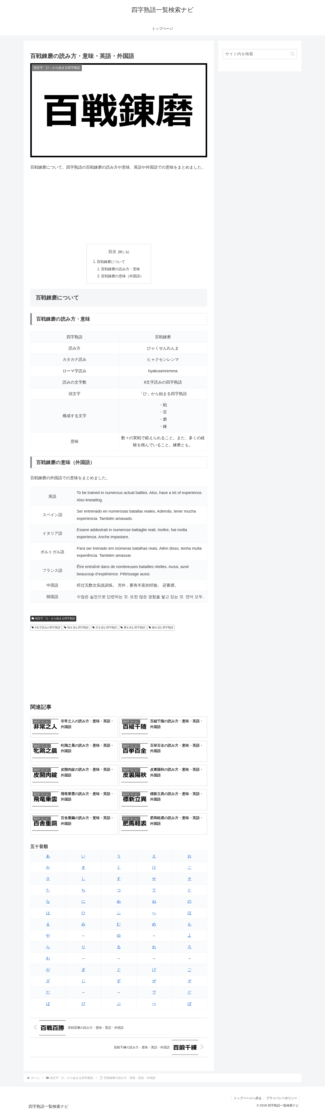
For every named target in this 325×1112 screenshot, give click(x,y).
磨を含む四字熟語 (134, 627)
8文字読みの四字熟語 (47, 627)
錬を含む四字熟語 (162, 627)
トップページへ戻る (248, 1098)
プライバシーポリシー (281, 1098)
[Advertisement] (118, 207)
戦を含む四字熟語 (78, 627)
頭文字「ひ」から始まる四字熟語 (55, 618)
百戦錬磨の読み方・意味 (120, 269)
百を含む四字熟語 (106, 627)
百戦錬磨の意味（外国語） (122, 276)
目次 (112, 251)
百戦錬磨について (111, 262)
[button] (292, 54)
